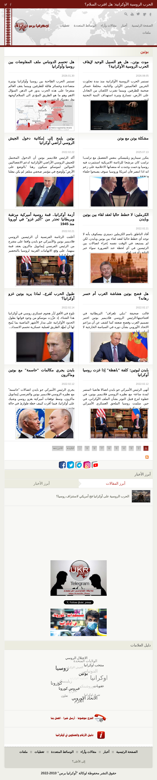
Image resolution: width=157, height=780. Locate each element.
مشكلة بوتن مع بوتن (133, 138)
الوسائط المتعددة (85, 25)
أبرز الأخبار (42, 483)
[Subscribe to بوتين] (147, 457)
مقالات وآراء (109, 25)
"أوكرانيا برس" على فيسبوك (151, 14)
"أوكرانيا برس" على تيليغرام (144, 14)
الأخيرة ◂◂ (58, 448)
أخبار (124, 25)
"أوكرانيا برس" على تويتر (138, 14)
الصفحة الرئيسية (142, 25)
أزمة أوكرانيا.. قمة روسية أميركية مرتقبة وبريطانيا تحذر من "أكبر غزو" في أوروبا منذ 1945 (41, 219)
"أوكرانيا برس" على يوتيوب (132, 14)
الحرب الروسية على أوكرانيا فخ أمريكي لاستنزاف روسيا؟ (92, 496)
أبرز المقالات (102, 483)
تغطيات (64, 25)
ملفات (146, 32)
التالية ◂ (70, 448)
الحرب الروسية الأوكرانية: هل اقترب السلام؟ (119, 4)
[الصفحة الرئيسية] (32, 26)
